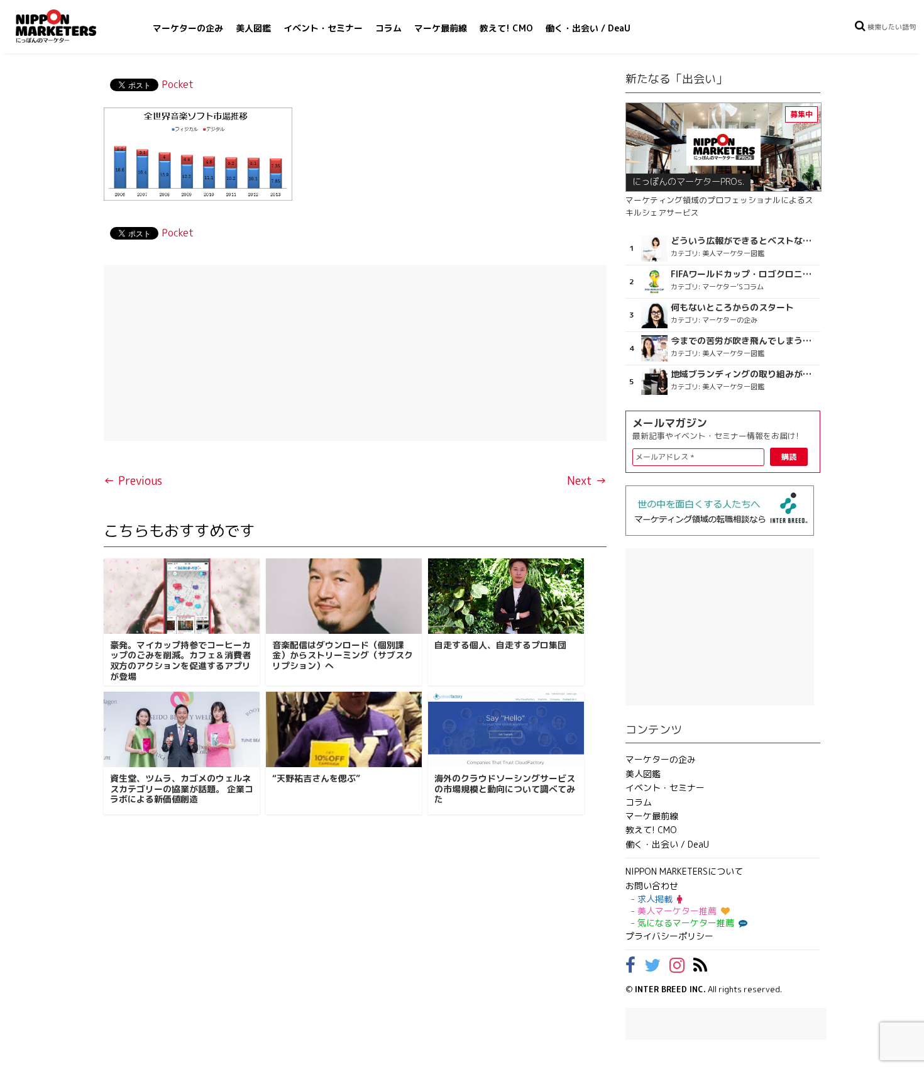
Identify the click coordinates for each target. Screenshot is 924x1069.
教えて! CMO (506, 28)
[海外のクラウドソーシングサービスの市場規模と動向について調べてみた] (506, 729)
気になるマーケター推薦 (685, 923)
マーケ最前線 (440, 28)
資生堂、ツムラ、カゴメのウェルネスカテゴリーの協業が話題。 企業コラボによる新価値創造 (181, 789)
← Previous (133, 481)
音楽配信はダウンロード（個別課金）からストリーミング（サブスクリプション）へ (342, 655)
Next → (587, 481)
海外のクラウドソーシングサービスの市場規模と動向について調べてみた (504, 789)
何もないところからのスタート (732, 307)
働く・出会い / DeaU (588, 28)
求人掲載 (655, 899)
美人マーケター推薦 (677, 911)
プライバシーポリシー (669, 936)
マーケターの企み (188, 28)
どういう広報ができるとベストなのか (744, 240)
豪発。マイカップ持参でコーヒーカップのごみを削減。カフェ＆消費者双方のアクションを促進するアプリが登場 (180, 660)
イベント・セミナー (323, 28)
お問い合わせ (651, 886)
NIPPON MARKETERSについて (684, 871)
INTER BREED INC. (670, 989)
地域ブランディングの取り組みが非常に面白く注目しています (744, 374)
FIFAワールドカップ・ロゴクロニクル (744, 274)
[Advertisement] (355, 353)
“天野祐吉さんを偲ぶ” (316, 778)
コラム (388, 28)
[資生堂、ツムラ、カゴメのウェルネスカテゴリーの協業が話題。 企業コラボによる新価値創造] (182, 729)
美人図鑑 (253, 28)
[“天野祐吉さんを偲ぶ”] (344, 729)
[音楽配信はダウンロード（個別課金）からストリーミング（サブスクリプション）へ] (344, 596)
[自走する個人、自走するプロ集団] (506, 596)
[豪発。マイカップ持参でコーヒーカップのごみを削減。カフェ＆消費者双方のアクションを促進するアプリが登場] (182, 596)
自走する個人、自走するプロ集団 (500, 645)
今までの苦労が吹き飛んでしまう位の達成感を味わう (744, 340)
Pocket (178, 84)
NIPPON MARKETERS (68, 26)
